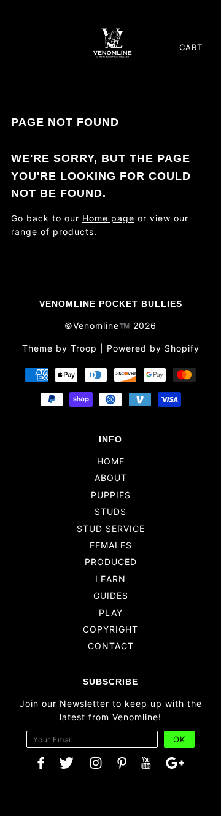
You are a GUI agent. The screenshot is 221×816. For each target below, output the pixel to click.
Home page (108, 218)
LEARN (110, 579)
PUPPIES (111, 495)
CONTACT (111, 646)
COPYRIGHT (110, 629)
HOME (111, 461)
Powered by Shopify (153, 348)
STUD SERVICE (111, 528)
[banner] (112, 42)
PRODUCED (111, 561)
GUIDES (110, 595)
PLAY (111, 612)
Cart (191, 47)
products (73, 231)
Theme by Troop (59, 348)
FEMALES (111, 545)
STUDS (110, 511)
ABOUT (111, 477)
